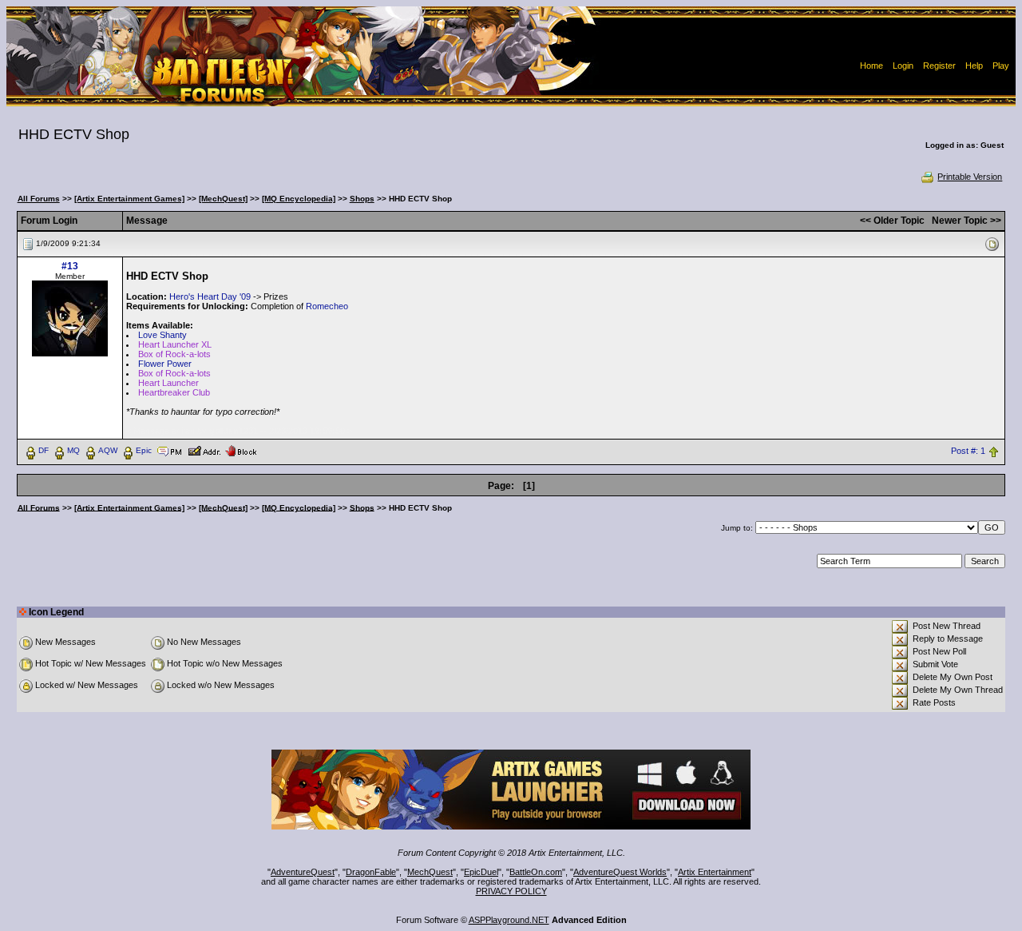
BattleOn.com (535, 872)
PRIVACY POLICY (511, 891)
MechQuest (430, 872)
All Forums (39, 198)
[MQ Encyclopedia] (298, 198)
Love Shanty (162, 335)
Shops (362, 198)
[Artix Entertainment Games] (129, 198)
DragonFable (371, 872)
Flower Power (165, 363)
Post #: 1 (968, 451)
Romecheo (327, 306)
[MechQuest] (223, 198)
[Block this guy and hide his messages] (240, 450)
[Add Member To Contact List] (204, 450)
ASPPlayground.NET (509, 920)
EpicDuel (481, 872)
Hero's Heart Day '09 (210, 296)
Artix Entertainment (714, 872)
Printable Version (969, 176)
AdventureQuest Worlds (620, 872)
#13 (69, 266)
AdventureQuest (303, 872)
